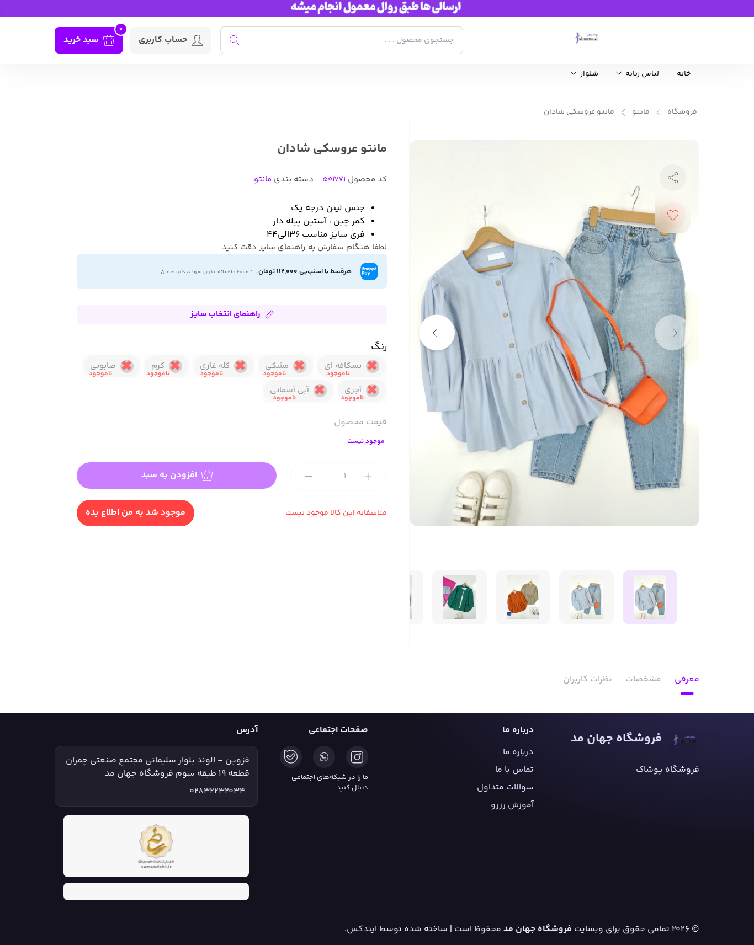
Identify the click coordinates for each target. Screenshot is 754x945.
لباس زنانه (641, 74)
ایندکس (362, 929)
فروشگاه (682, 112)
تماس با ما (514, 770)
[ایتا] (291, 757)
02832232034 (217, 791)
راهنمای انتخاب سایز (225, 314)
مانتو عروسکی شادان (579, 112)
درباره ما (518, 752)
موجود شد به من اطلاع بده (135, 513)
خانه (684, 74)
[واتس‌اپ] (324, 757)
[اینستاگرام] (357, 757)
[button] (437, 333)
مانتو (641, 112)
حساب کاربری (163, 40)
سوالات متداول (505, 787)
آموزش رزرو (512, 805)
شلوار (588, 74)
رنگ (379, 347)
